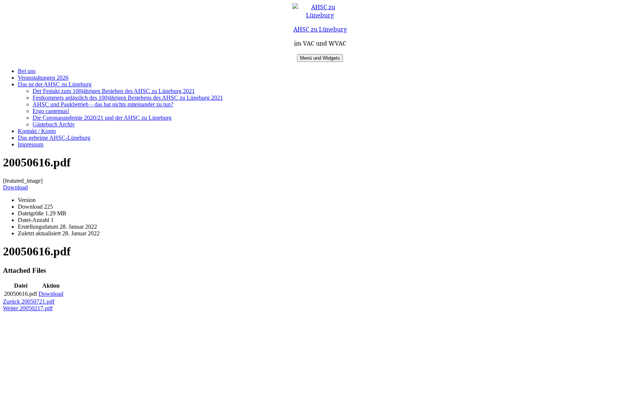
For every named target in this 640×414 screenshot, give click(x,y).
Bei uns (27, 71)
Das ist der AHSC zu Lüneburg (54, 84)
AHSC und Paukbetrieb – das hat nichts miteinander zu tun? (103, 104)
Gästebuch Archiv (54, 124)
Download (15, 187)
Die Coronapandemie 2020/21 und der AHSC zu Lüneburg (102, 118)
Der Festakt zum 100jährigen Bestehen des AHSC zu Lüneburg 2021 (114, 91)
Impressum (30, 144)
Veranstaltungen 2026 (43, 77)
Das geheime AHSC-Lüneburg (54, 138)
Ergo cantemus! (51, 111)
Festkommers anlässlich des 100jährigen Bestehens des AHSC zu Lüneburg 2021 (128, 98)
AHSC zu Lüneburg (320, 29)
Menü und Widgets (320, 58)
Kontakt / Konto (37, 131)
